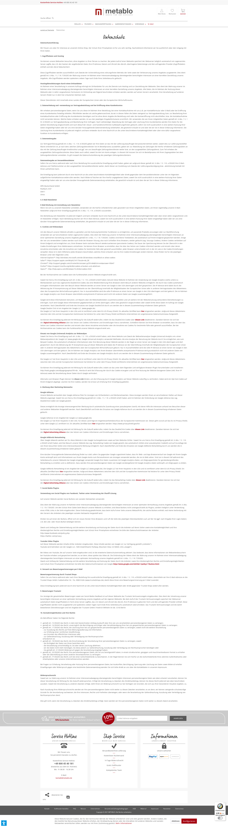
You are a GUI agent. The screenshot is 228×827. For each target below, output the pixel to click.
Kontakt (46, 809)
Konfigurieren (189, 821)
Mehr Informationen (124, 823)
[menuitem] (161, 12)
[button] (4, 823)
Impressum (155, 809)
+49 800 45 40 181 (64, 763)
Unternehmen (95, 809)
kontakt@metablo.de (64, 778)
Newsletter (167, 809)
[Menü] (224, 803)
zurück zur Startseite (47, 30)
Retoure (83, 809)
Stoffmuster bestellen (61, 809)
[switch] (220, 818)
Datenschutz (179, 809)
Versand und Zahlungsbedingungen (116, 809)
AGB (134, 809)
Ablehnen (176, 821)
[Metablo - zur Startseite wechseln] (114, 12)
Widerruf (143, 809)
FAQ (74, 809)
